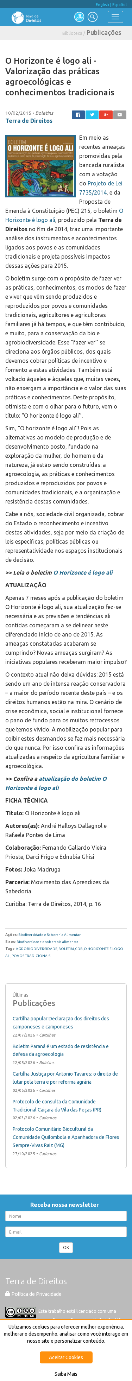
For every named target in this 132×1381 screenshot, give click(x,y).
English (102, 4)
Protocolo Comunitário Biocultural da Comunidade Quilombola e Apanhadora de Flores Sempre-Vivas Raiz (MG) (66, 1137)
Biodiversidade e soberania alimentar (47, 942)
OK (66, 1247)
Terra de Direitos (28, 121)
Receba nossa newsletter (66, 1205)
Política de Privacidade (36, 1294)
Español (119, 4)
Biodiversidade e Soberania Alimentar (49, 935)
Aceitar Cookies (66, 1357)
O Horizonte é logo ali (83, 572)
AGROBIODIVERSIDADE (36, 949)
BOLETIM (66, 949)
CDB (79, 949)
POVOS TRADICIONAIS (31, 956)
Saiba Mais (66, 1374)
